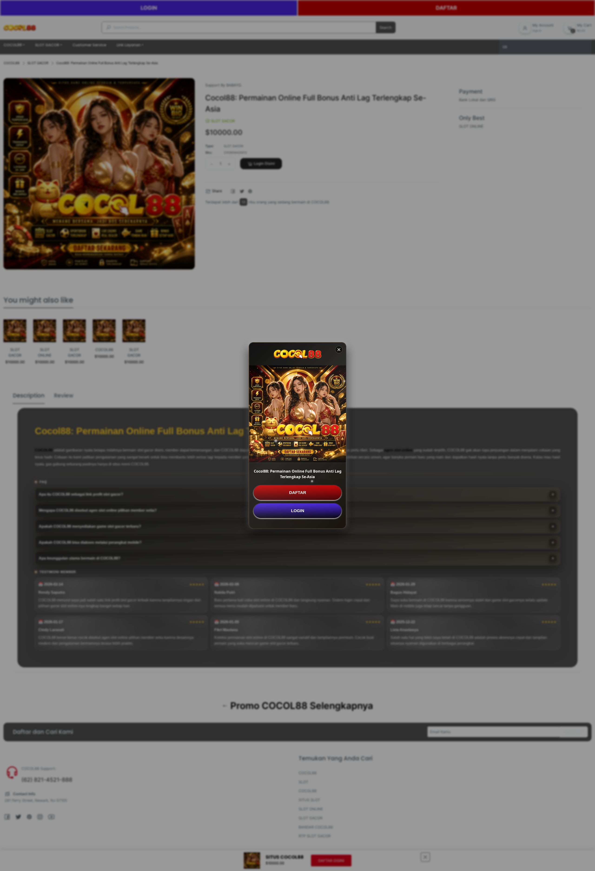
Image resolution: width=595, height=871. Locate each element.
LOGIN (297, 510)
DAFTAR (297, 492)
